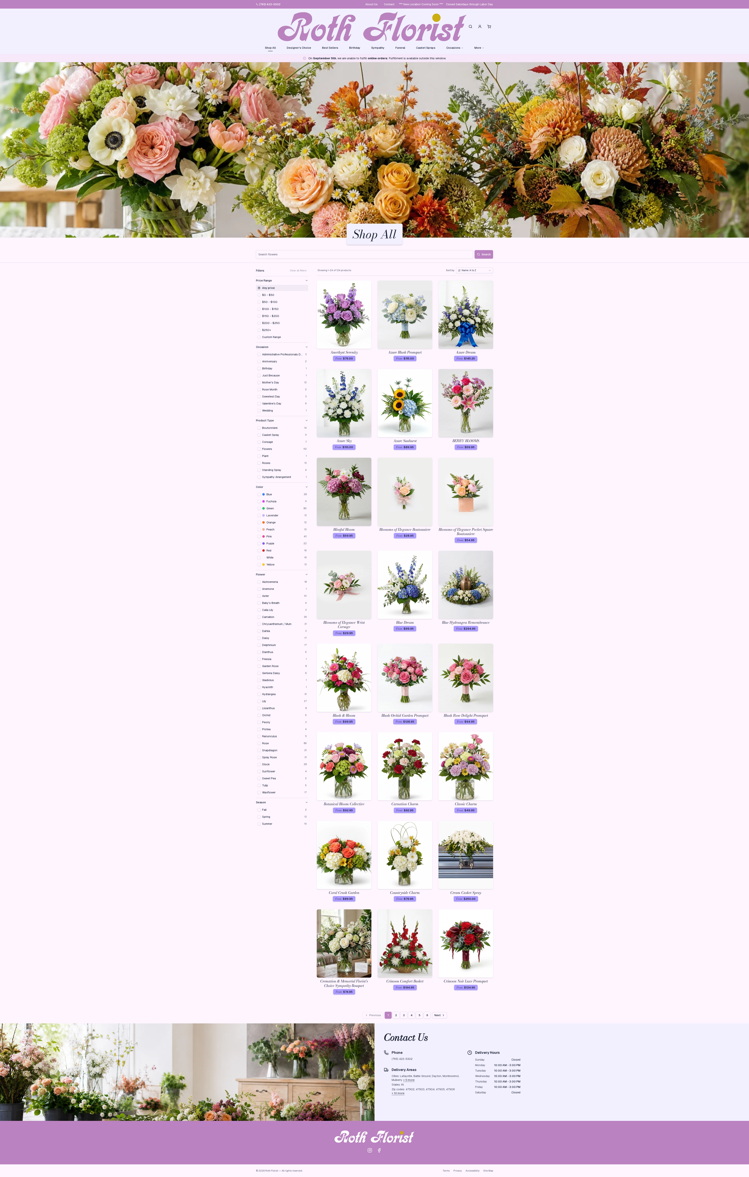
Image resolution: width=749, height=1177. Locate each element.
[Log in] (480, 26)
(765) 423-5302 (269, 4)
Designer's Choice (299, 48)
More (477, 48)
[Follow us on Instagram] (369, 1150)
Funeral (400, 48)
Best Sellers (330, 48)
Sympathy (377, 48)
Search (486, 254)
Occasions (453, 48)
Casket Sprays (425, 48)
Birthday (354, 48)
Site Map (488, 1170)
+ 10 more (398, 1093)
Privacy (457, 1170)
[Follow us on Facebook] (379, 1150)
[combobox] (474, 270)
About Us (371, 4)
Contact (389, 4)
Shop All (270, 48)
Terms (446, 1170)
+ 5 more (409, 1080)
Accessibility (472, 1170)
